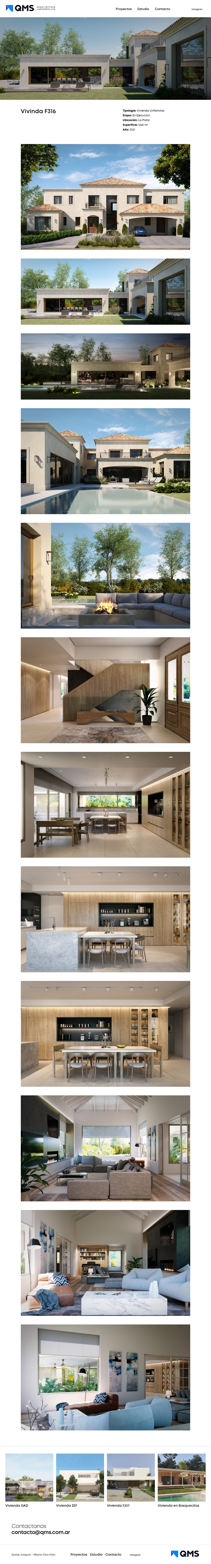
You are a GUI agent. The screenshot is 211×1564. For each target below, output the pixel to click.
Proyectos (124, 9)
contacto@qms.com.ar (40, 1532)
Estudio (143, 9)
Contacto (162, 9)
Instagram (197, 9)
